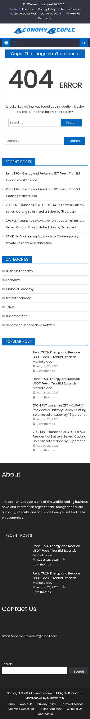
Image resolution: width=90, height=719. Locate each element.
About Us (27, 9)
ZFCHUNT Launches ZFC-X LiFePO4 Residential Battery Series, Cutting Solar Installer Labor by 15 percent (45, 208)
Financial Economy (19, 289)
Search (7, 664)
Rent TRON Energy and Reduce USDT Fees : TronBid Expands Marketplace (43, 176)
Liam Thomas (46, 371)
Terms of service (71, 9)
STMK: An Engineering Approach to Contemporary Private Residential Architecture (42, 239)
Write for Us (73, 13)
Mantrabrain (55, 698)
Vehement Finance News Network (30, 325)
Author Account (51, 13)
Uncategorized (16, 316)
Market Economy (18, 298)
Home (13, 9)
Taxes (10, 307)
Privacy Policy (46, 9)
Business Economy (19, 271)
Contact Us (45, 18)
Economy (13, 280)
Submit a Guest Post (23, 13)
